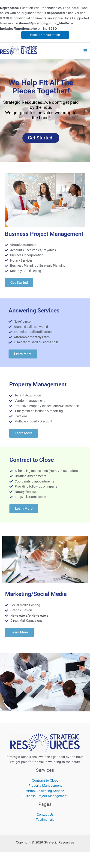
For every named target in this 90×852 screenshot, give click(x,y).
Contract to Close (45, 780)
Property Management (45, 785)
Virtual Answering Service (45, 791)
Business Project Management (45, 796)
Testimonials (45, 819)
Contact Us (45, 814)
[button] (45, 35)
